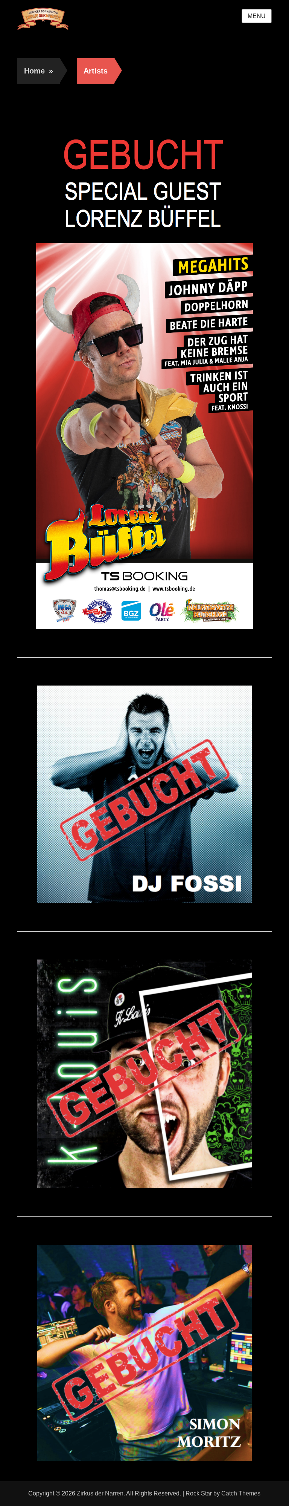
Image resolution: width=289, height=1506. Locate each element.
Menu (257, 16)
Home (38, 71)
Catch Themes (240, 1493)
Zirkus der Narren (100, 1493)
